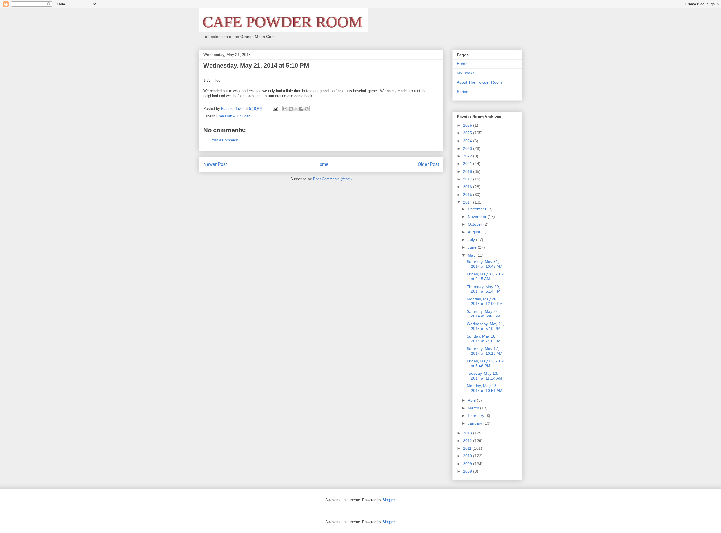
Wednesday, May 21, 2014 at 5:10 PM (485, 326)
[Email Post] (275, 108)
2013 (468, 433)
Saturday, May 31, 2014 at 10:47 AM (484, 264)
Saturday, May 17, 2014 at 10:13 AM (484, 351)
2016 (468, 186)
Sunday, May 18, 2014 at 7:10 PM (483, 338)
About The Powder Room (479, 82)
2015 (468, 194)
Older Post (428, 164)
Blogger (388, 500)
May (472, 255)
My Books (465, 73)
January (475, 423)
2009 (468, 463)
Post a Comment (224, 140)
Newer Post (215, 164)
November (478, 216)
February (476, 415)
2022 (468, 156)
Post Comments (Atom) (332, 179)
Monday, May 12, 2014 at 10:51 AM (484, 388)
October (475, 224)
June (473, 247)
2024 (468, 141)
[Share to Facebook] (301, 108)
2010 (468, 456)
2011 (468, 448)
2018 (468, 171)
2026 (468, 125)
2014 (468, 202)
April (472, 400)
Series (462, 91)
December (478, 209)
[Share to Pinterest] (307, 108)
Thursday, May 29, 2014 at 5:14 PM (483, 289)
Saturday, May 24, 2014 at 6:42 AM (483, 313)
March (474, 408)
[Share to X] (296, 108)
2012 (468, 440)
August (474, 232)
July (472, 239)
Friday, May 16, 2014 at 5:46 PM (485, 363)
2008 (468, 471)
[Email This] (285, 108)
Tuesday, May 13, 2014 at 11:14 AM (484, 375)
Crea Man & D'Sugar (233, 116)
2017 (468, 179)
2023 (468, 148)
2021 (468, 163)
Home (322, 164)
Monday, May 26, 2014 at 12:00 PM (485, 301)
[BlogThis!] (290, 108)
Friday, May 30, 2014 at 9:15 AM (485, 276)
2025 (468, 133)
